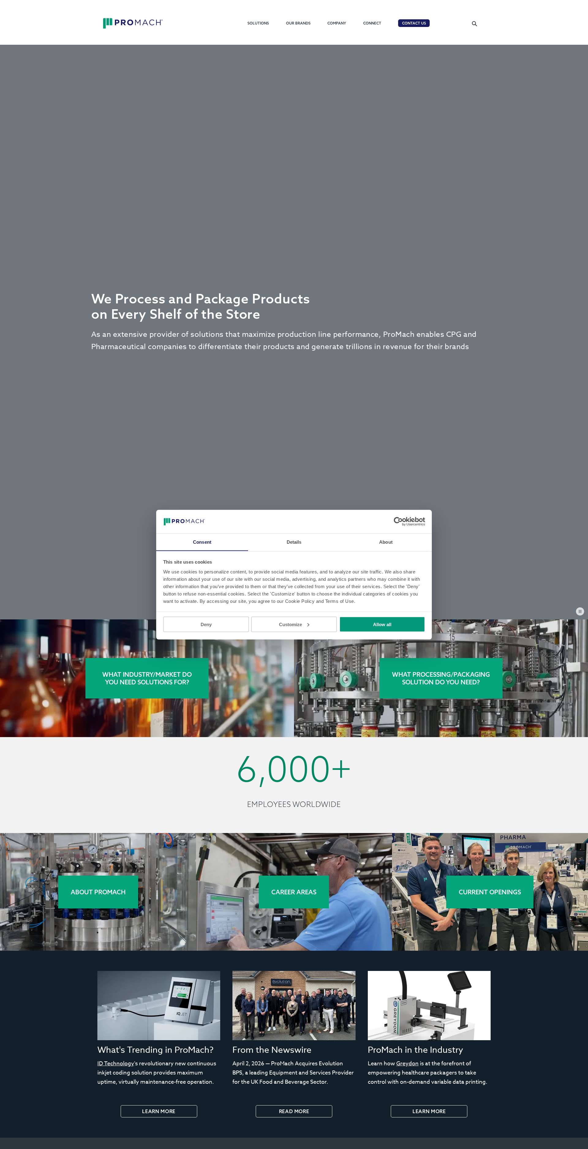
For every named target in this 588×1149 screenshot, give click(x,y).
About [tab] (386, 541)
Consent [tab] (202, 541)
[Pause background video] (580, 611)
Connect (372, 23)
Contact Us (414, 23)
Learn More (158, 1111)
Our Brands (298, 23)
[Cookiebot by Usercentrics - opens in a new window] (398, 521)
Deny (206, 624)
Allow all (382, 624)
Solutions (258, 23)
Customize (290, 624)
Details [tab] (294, 541)
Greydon (407, 1064)
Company (336, 23)
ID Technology (115, 1064)
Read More (294, 1111)
